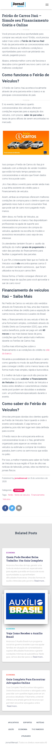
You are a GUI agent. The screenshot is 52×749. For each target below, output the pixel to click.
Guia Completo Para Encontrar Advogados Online (25, 681)
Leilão (11, 729)
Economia (19, 490)
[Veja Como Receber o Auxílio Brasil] (26, 607)
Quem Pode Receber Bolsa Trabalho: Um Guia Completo (24, 558)
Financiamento (38, 495)
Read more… (39, 581)
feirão (10, 495)
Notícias (40, 723)
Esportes (27, 723)
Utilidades (26, 736)
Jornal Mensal (11, 742)
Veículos (6, 499)
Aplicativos (13, 723)
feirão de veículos (22, 495)
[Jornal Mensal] (19, 5)
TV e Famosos (38, 729)
